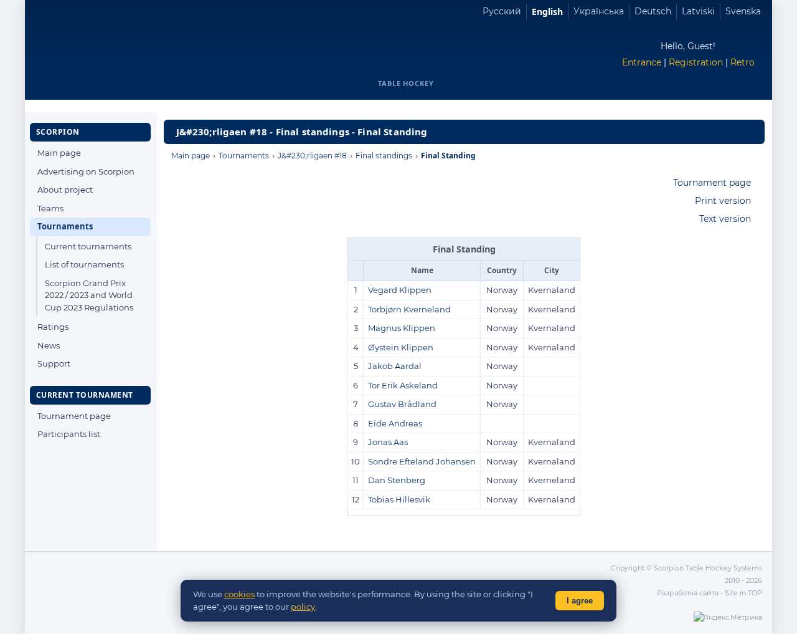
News (48, 345)
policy (303, 607)
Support (53, 363)
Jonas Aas (388, 442)
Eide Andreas (395, 423)
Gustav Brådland (402, 404)
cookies (239, 594)
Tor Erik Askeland (403, 385)
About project (65, 190)
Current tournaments (88, 246)
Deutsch (652, 11)
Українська (598, 11)
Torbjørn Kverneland (409, 309)
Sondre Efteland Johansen (422, 461)
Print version (723, 200)
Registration (696, 62)
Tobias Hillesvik (399, 499)
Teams (50, 208)
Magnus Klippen (401, 328)
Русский (502, 11)
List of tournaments (84, 264)
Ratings (52, 327)
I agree (580, 600)
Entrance (641, 62)
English (547, 11)
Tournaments (65, 226)
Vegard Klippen (400, 290)
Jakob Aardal (395, 366)
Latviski (698, 11)
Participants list (68, 434)
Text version (725, 218)
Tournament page (74, 416)
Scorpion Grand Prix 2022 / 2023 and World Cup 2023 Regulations (89, 295)
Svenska (743, 11)
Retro (742, 62)
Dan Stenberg (396, 480)
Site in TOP (743, 592)
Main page (59, 153)
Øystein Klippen (400, 347)
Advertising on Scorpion (85, 171)
